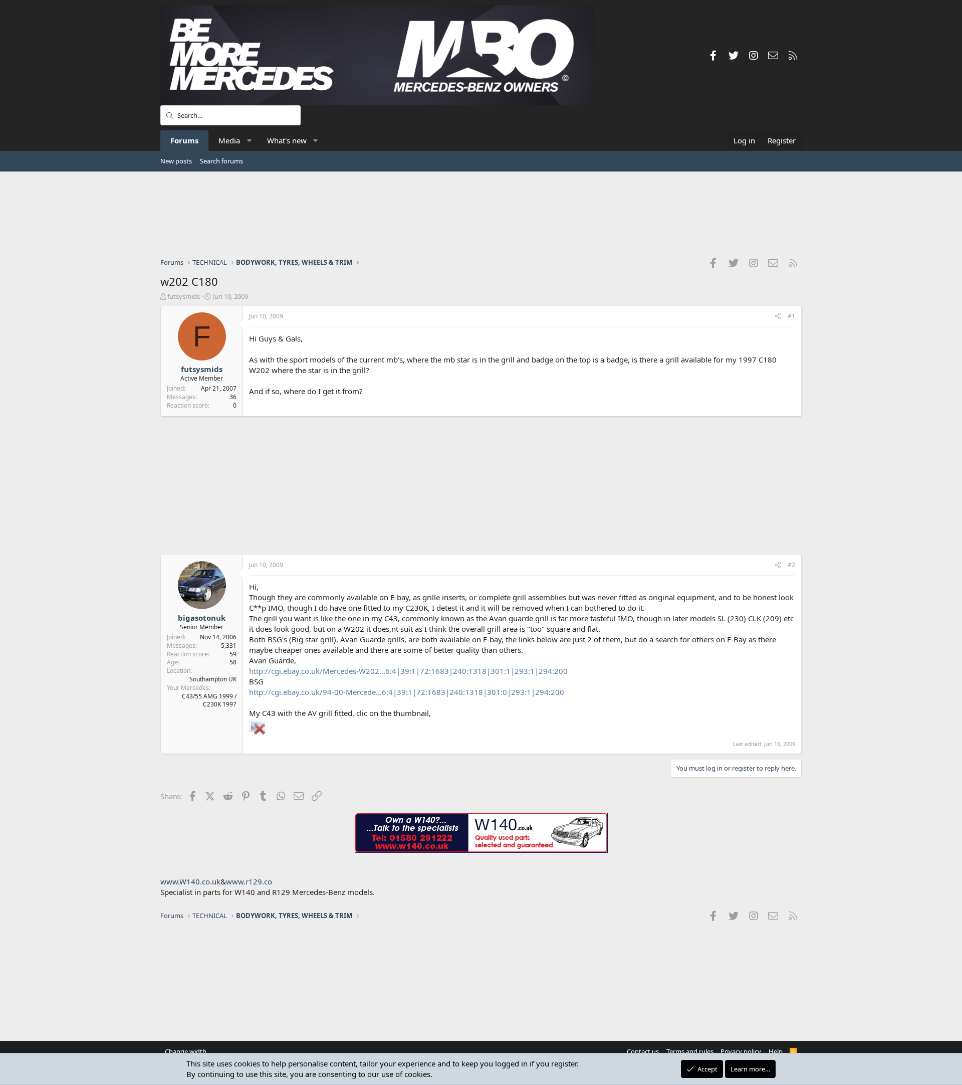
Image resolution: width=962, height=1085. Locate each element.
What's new (287, 140)
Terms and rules (689, 1051)
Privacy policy (740, 1051)
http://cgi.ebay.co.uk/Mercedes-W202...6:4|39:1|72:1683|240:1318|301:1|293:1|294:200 (408, 671)
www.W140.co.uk (190, 881)
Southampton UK (212, 679)
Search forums (221, 160)
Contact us (643, 1051)
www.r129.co (249, 881)
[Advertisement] (481, 214)
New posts (176, 160)
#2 (791, 565)
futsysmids (183, 296)
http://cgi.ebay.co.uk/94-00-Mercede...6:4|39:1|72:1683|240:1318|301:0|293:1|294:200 (406, 692)
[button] (249, 140)
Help (776, 1051)
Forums (184, 140)
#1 (791, 316)
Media (229, 140)
